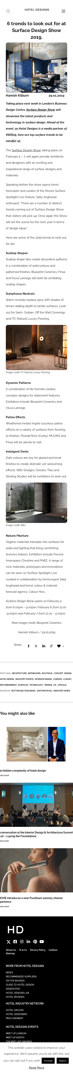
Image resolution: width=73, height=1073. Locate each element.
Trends (48, 685)
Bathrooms (34, 673)
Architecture (19, 673)
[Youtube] (41, 941)
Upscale (62, 685)
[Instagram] (22, 941)
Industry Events (24, 679)
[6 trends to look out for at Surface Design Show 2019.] (28, 646)
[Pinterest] (35, 941)
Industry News (62, 691)
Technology (36, 685)
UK (54, 685)
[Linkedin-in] (28, 941)
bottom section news (23, 691)
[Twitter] (8, 941)
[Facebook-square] (15, 941)
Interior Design (43, 679)
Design (67, 673)
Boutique (47, 673)
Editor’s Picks (44, 691)
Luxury (67, 679)
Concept (58, 673)
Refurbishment (8, 685)
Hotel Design (7, 679)
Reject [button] (62, 1060)
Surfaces (23, 685)
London (57, 679)
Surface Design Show (40, 110)
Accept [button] (48, 1060)
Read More (36, 1068)
